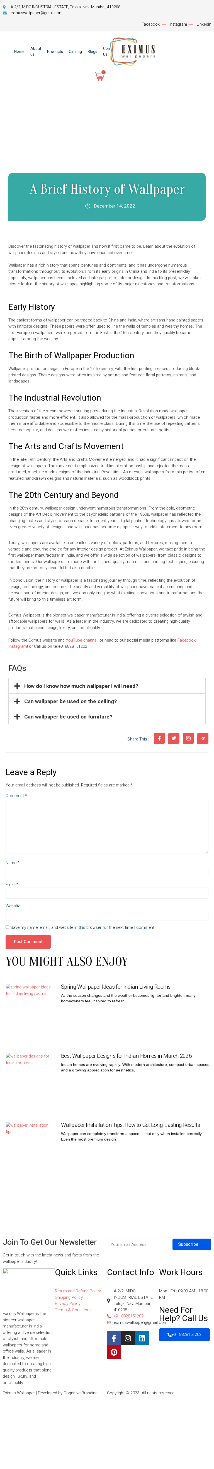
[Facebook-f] (114, 1338)
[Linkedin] (142, 1338)
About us (35, 51)
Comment (16, 796)
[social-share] (159, 738)
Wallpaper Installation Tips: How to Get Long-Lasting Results (130, 1125)
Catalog (75, 52)
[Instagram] (128, 1338)
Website (13, 906)
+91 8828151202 (186, 1334)
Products (55, 52)
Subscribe (188, 1244)
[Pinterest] (114, 1352)
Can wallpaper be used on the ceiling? (70, 701)
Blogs (92, 52)
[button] (107, 685)
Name (13, 863)
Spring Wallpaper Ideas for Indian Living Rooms (116, 987)
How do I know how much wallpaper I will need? (81, 686)
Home (19, 52)
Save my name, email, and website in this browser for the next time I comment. (82, 927)
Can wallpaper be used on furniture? (68, 717)
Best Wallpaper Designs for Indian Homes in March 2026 (126, 1056)
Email (12, 885)
